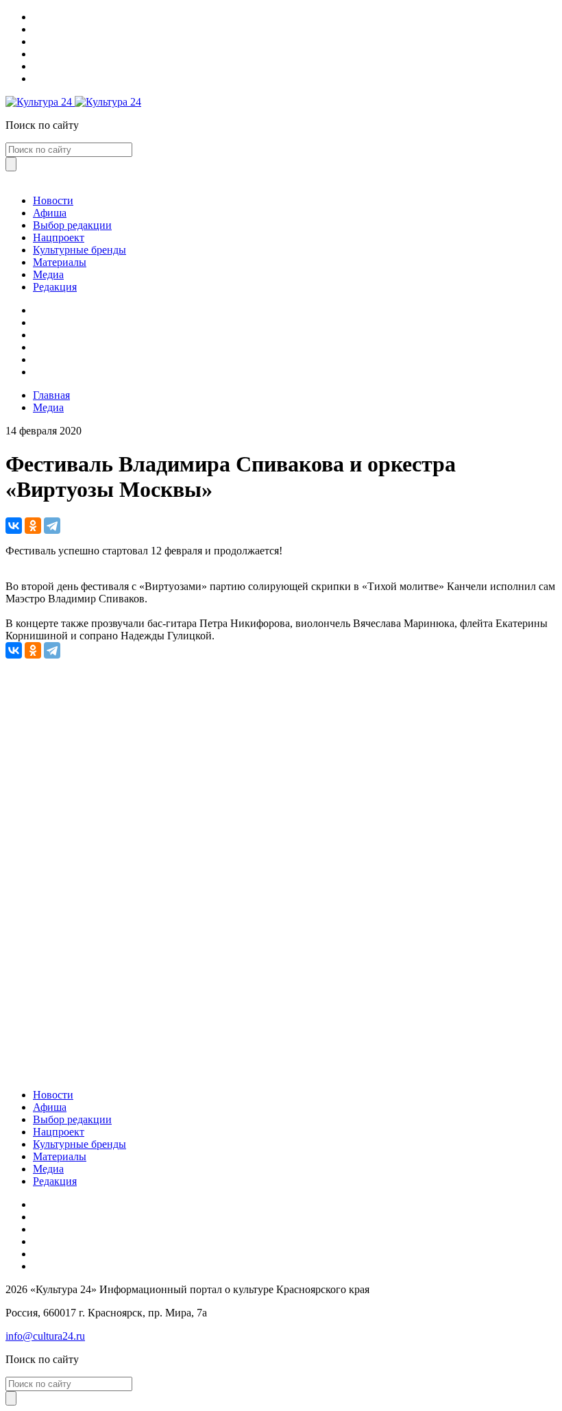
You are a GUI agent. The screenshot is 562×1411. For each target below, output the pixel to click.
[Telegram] (52, 525)
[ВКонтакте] (13, 525)
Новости (53, 200)
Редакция (55, 287)
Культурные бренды (79, 250)
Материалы (59, 262)
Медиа (48, 274)
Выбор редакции (72, 225)
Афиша (49, 213)
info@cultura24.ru (45, 1336)
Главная (51, 395)
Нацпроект (58, 237)
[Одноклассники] (33, 525)
